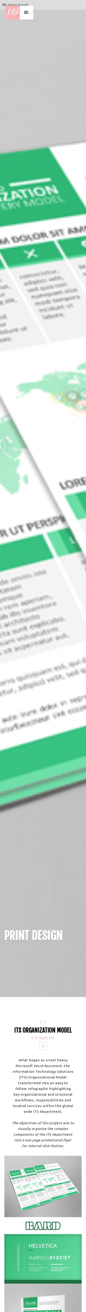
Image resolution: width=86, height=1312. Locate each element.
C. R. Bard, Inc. (43, 1038)
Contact (22, 77)
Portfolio (22, 36)
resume (22, 49)
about (22, 63)
